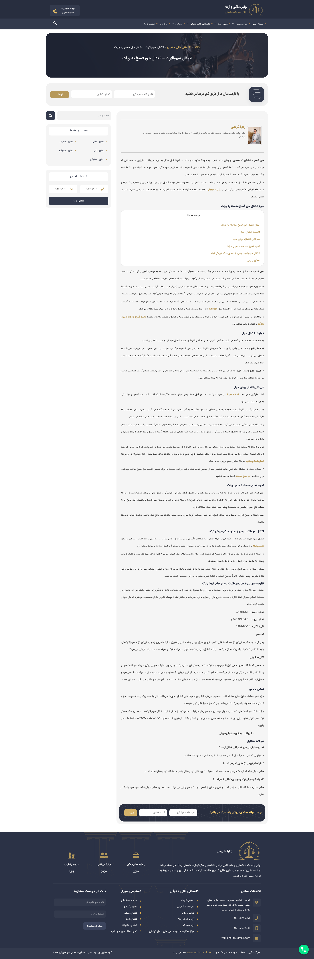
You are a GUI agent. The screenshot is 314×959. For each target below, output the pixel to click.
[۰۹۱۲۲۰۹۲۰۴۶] (102, 189)
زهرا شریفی (238, 127)
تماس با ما (149, 24)
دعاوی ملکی (241, 24)
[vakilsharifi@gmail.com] (256, 938)
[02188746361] (256, 918)
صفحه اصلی (258, 24)
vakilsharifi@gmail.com (236, 938)
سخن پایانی (253, 260)
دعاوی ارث (223, 24)
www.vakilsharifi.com (200, 953)
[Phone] (304, 949)
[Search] (50, 115)
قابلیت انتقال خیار (250, 232)
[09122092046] (256, 928)
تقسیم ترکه (258, 546)
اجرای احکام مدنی (255, 461)
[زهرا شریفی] (254, 136)
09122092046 (242, 928)
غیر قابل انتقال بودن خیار (246, 239)
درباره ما (163, 24)
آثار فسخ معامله (243, 476)
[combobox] (84, 115)
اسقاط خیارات (232, 395)
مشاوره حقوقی (214, 190)
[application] (234, 24)
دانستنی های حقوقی (200, 24)
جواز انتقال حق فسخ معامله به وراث (240, 225)
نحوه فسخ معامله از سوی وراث (243, 246)
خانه (197, 47)
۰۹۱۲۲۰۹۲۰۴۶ (91, 189)
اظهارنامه (213, 309)
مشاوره (178, 24)
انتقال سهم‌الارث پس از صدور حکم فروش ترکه (235, 253)
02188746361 (242, 918)
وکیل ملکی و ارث (236, 6)
